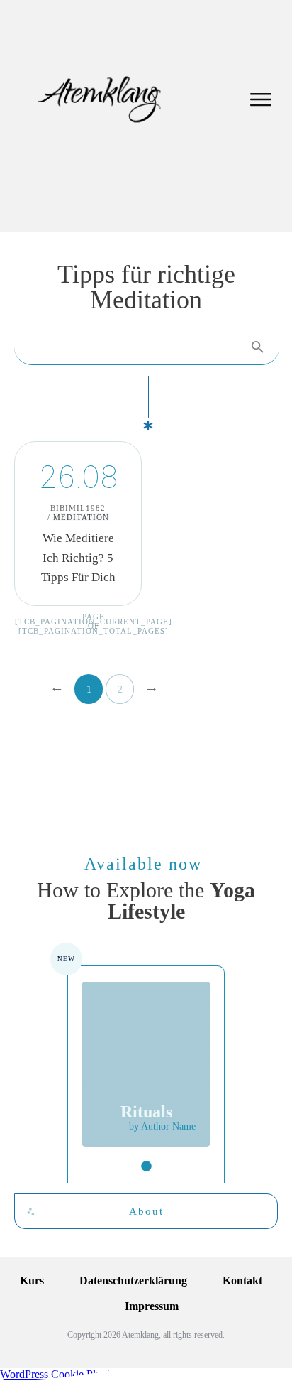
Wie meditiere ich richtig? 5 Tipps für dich (78, 523)
